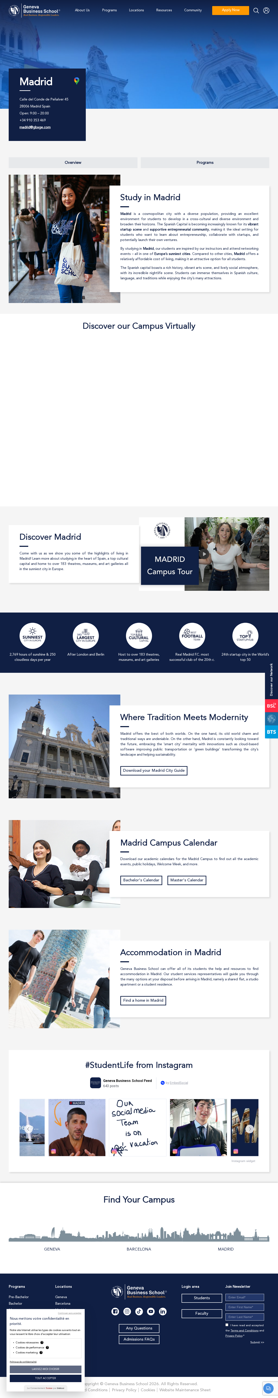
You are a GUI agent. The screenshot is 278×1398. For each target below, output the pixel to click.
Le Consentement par (45, 1388)
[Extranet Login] (266, 10)
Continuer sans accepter (69, 1313)
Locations (136, 10)
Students (202, 1298)
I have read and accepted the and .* (244, 1330)
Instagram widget (243, 1161)
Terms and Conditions (244, 1330)
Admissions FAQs (139, 1339)
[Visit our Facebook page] (115, 1311)
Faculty (201, 1314)
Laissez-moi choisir (45, 1369)
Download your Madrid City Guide (154, 771)
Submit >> (257, 1342)
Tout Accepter (45, 1378)
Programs (109, 10)
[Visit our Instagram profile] (127, 1311)
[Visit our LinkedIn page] (163, 1311)
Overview (73, 163)
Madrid (226, 1249)
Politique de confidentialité (23, 1362)
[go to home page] (34, 10)
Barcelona (139, 1249)
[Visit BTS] (271, 731)
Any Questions (139, 1328)
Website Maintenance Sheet (185, 1390)
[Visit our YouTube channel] (151, 1311)
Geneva (52, 1249)
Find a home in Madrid (143, 1001)
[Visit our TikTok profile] (139, 1311)
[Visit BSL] (271, 705)
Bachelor (15, 1304)
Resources (164, 10)
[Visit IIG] (271, 718)
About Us (82, 10)
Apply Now (231, 10)
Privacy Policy (233, 1335)
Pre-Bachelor (19, 1297)
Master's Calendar (187, 880)
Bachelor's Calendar (141, 880)
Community (193, 10)
